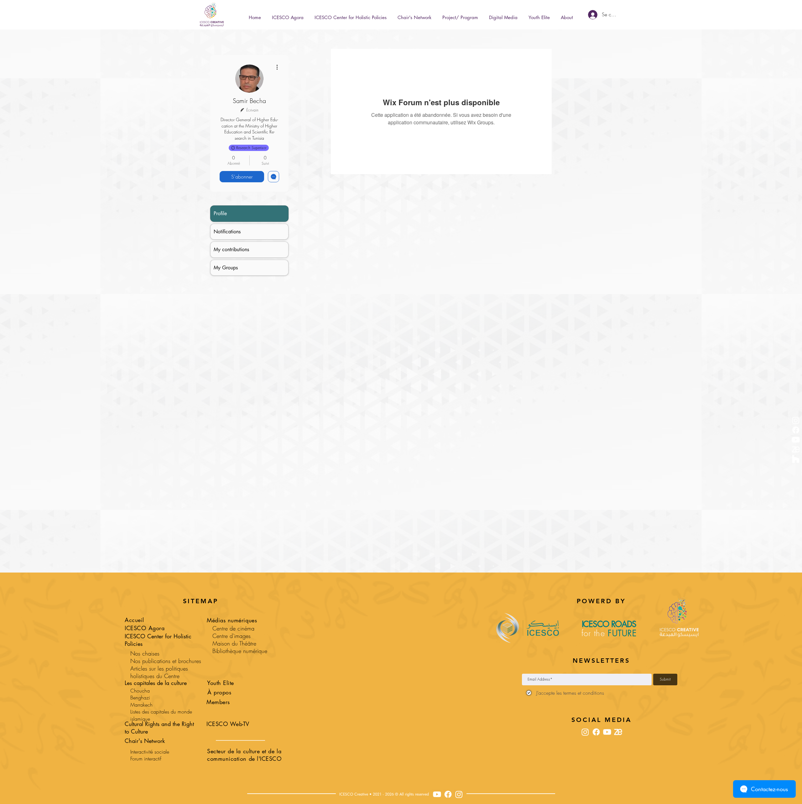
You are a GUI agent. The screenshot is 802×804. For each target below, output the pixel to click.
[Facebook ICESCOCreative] (448, 794)
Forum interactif (145, 758)
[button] (460, 14)
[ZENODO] (795, 449)
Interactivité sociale (149, 751)
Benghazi (140, 697)
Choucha (140, 690)
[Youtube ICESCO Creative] (437, 794)
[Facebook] (795, 430)
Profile (220, 213)
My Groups (226, 267)
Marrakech (141, 704)
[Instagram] (795, 420)
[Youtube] (795, 439)
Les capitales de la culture (156, 683)
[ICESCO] (795, 459)
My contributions (231, 249)
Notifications (227, 231)
